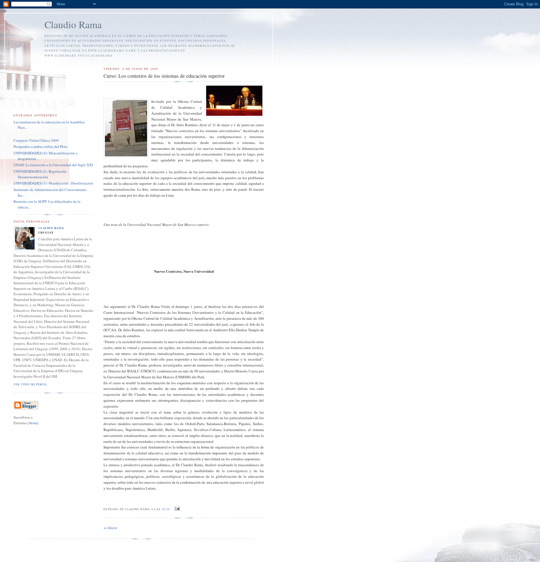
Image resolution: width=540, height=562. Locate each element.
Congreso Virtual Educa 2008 (36, 140)
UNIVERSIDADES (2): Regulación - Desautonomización (41, 174)
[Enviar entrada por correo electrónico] (176, 508)
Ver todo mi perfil (30, 384)
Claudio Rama (73, 24)
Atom (33, 422)
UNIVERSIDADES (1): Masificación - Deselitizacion (53, 183)
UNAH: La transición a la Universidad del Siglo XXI (53, 164)
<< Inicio (110, 527)
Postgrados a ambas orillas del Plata (41, 146)
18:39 (166, 509)
